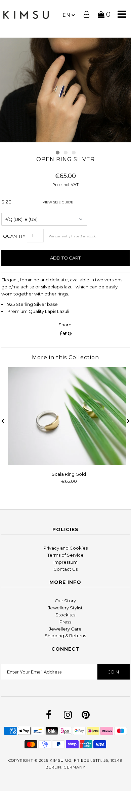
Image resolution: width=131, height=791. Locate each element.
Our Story (65, 600)
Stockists (65, 614)
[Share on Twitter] (65, 333)
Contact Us (65, 569)
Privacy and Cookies (65, 548)
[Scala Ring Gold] (69, 463)
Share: (65, 324)
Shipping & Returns (65, 635)
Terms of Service (65, 555)
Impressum (65, 562)
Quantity (14, 236)
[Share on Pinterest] (70, 333)
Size (37, 201)
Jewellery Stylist (65, 607)
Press (65, 621)
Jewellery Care (65, 629)
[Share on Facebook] (60, 333)
